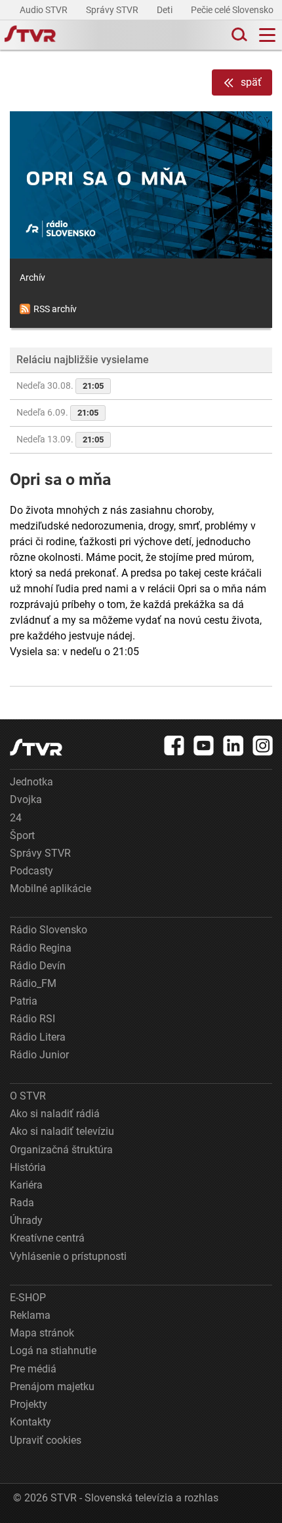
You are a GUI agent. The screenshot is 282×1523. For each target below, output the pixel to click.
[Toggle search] (238, 35)
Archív (32, 277)
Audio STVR (45, 10)
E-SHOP (28, 1297)
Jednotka (31, 782)
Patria (23, 1001)
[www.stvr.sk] (36, 747)
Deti (165, 10)
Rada (22, 1202)
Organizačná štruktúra (61, 1149)
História (28, 1167)
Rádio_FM (33, 983)
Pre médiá (33, 1369)
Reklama (30, 1315)
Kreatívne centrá (47, 1238)
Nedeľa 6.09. (57, 412)
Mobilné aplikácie (50, 888)
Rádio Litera (38, 1037)
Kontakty (30, 1422)
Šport (22, 835)
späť (251, 82)
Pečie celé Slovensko (233, 10)
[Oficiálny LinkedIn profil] (233, 745)
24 (16, 818)
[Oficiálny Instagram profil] (263, 745)
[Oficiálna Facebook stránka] (174, 745)
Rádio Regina (40, 948)
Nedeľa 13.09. (60, 439)
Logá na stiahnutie (53, 1350)
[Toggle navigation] (267, 35)
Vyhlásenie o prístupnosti (68, 1256)
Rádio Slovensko (48, 929)
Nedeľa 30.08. (60, 385)
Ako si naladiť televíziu (62, 1131)
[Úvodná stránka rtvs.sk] (30, 35)
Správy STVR (113, 10)
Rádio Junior (39, 1054)
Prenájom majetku (52, 1386)
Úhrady (26, 1220)
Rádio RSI (32, 1018)
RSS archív (55, 309)
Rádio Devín (38, 965)
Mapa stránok (42, 1333)
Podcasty (31, 871)
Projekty (28, 1404)
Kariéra (26, 1185)
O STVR (28, 1096)
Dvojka (26, 799)
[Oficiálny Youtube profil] (204, 745)
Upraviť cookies (45, 1440)
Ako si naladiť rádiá (55, 1113)
